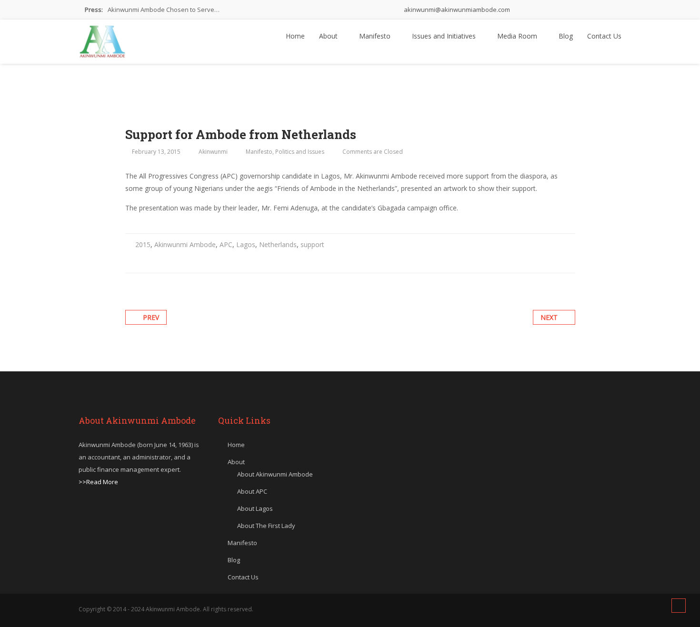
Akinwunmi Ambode (185, 244)
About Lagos (255, 508)
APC (226, 244)
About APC (252, 491)
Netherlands (278, 244)
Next (549, 317)
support (312, 244)
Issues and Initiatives (445, 35)
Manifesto (375, 35)
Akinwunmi (213, 152)
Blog (566, 35)
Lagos (245, 244)
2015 (142, 244)
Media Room (518, 35)
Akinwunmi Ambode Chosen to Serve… (164, 9)
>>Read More (98, 482)
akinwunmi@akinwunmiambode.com (456, 9)
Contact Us (604, 35)
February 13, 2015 (156, 152)
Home (295, 35)
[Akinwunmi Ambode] (102, 39)
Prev (151, 317)
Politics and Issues (299, 152)
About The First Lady (266, 525)
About (329, 35)
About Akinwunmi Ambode (275, 474)
